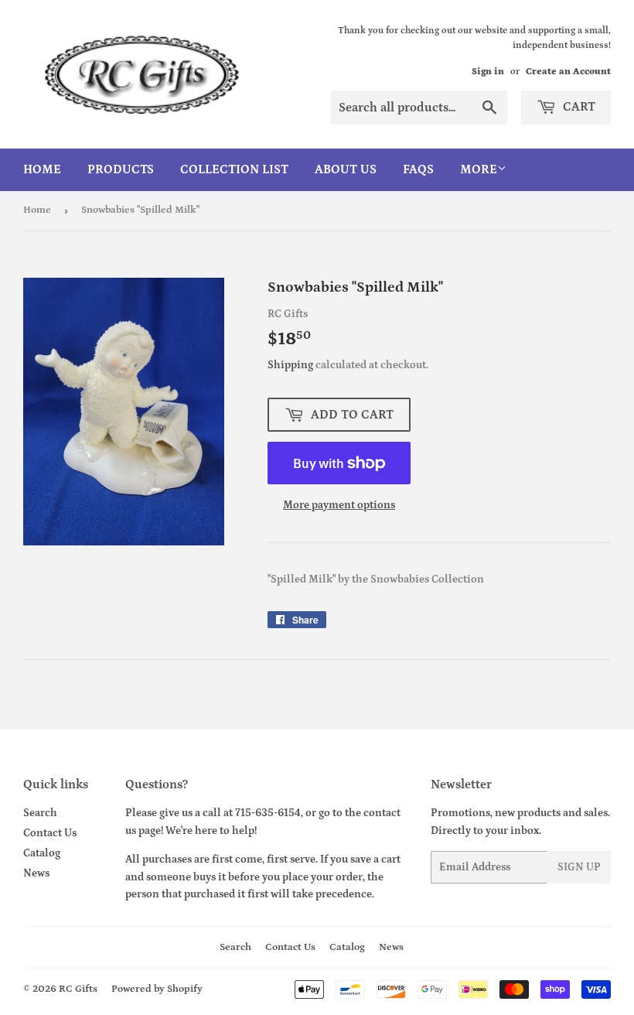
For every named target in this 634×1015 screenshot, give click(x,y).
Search (40, 813)
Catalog (41, 853)
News (36, 873)
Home (42, 169)
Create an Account (568, 72)
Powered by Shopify (157, 989)
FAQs (418, 169)
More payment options (339, 505)
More (478, 169)
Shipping (290, 365)
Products (120, 169)
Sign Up (579, 867)
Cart (577, 107)
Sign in (488, 72)
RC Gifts (78, 989)
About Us (346, 169)
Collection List (234, 169)
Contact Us (50, 833)
